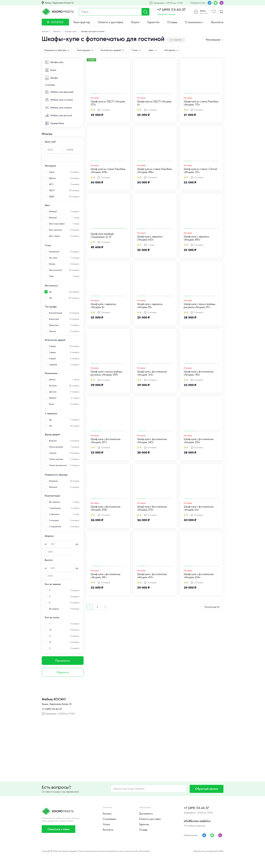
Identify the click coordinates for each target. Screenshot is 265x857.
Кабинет (52, 398)
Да (50, 292)
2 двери (52, 346)
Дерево (52, 178)
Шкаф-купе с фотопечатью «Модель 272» (152, 508)
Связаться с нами (58, 829)
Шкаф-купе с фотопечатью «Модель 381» (106, 576)
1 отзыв (151, 244)
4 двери (52, 358)
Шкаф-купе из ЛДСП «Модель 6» (154, 103)
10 (50, 629)
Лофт (51, 276)
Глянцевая (53, 481)
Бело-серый (54, 236)
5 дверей (53, 364)
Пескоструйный (56, 447)
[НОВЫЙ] (108, 76)
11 (50, 636)
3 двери (52, 352)
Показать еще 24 (211, 606)
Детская (52, 391)
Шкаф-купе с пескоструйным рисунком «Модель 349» (106, 373)
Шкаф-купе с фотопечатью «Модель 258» (106, 508)
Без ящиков (54, 608)
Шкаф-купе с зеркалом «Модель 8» (103, 305)
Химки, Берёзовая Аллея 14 (59, 2)
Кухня (51, 404)
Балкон (52, 379)
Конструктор (82, 22)
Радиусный (54, 325)
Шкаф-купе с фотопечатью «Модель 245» (152, 441)
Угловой (52, 331)
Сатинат (52, 453)
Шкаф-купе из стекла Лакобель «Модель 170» (201, 103)
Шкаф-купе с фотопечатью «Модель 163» (152, 373)
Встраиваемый (55, 313)
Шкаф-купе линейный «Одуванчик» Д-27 (102, 235)
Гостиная (53, 385)
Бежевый (53, 217)
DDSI (221, 851)
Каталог (107, 813)
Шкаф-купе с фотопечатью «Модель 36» (199, 508)
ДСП (51, 184)
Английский (54, 251)
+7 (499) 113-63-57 (171, 10)
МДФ (51, 196)
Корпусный (54, 319)
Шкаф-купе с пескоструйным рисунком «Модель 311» (199, 305)
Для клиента (146, 813)
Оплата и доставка (110, 22)
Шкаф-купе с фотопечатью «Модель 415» (152, 576)
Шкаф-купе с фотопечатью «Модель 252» (199, 441)
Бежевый (53, 211)
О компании (193, 22)
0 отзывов (105, 109)
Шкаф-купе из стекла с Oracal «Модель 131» (200, 170)
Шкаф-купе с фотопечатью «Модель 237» (106, 441)
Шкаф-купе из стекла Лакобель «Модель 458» (108, 170)
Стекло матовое (56, 459)
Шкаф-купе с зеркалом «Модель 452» (149, 238)
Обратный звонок (206, 789)
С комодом (54, 520)
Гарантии (153, 22)
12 (50, 642)
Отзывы (172, 22)
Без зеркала (54, 502)
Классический (55, 270)
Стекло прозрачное (58, 465)
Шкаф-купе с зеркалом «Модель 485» (196, 238)
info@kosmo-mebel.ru (197, 821)
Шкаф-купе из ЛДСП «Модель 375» (108, 103)
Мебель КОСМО (54, 699)
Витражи (53, 440)
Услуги (135, 22)
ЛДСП (52, 190)
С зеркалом (54, 514)
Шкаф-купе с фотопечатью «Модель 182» (199, 373)
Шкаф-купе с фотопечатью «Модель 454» (199, 576)
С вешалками (55, 508)
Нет (50, 298)
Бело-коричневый (57, 223)
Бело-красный (55, 230)
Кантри (52, 264)
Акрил (52, 172)
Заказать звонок (166, 14)
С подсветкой (55, 526)
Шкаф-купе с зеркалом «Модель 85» (149, 305)
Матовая (53, 487)
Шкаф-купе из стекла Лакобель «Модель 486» (154, 170)
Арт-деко (53, 257)
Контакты (217, 22)
